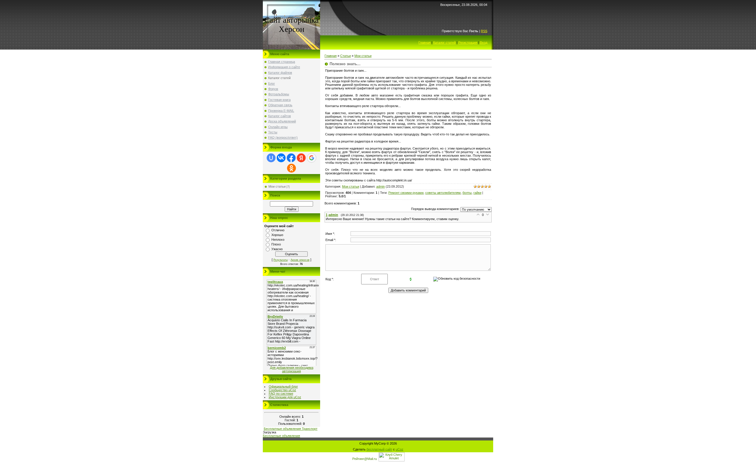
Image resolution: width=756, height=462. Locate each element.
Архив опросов (300, 259)
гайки (477, 192)
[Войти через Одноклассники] (291, 168)
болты (467, 192)
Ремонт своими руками (405, 192)
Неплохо (277, 239)
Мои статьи (277, 186)
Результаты (280, 259)
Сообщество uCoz (282, 390)
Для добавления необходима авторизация (291, 369)
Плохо (276, 244)
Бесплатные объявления (281, 436)
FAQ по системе (281, 393)
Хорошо (277, 235)
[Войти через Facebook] (291, 157)
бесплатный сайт (379, 449)
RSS (484, 31)
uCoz (399, 449)
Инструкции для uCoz (285, 397)
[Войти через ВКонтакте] (281, 157)
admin (380, 186)
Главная (424, 42)
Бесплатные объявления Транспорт (290, 428)
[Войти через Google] (311, 158)
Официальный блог (283, 386)
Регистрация (467, 42)
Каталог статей (444, 42)
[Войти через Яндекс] (301, 157)
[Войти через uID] (271, 157)
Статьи (345, 56)
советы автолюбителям (443, 192)
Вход (483, 42)
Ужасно (277, 249)
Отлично (277, 230)
